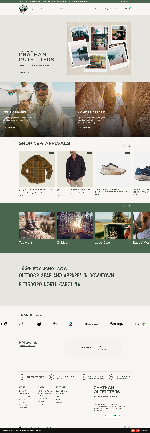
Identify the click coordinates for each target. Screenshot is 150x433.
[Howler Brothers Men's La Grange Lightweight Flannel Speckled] (75, 169)
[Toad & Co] (122, 324)
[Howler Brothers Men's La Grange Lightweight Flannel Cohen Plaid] (37, 169)
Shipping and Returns (45, 391)
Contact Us (22, 391)
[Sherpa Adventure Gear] (78, 324)
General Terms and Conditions (44, 394)
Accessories (52, 9)
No (138, 430)
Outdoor (62, 9)
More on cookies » (144, 430)
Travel (70, 9)
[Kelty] (17, 324)
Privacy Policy (42, 398)
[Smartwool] (102, 324)
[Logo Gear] (113, 225)
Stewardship (23, 405)
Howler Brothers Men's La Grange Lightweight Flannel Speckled (73, 190)
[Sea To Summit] (53, 323)
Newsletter (22, 399)
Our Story (22, 402)
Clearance (88, 9)
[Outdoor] (75, 225)
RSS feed (48, 427)
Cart (57, 396)
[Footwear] (37, 225)
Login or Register (62, 391)
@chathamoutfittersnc (27, 346)
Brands (97, 9)
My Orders (60, 394)
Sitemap (40, 404)
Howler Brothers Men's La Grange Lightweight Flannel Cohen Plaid (35, 190)
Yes (133, 430)
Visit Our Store (24, 394)
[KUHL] (32, 324)
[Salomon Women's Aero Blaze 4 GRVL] (113, 169)
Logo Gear (102, 242)
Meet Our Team (24, 396)
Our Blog (105, 9)
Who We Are (23, 408)
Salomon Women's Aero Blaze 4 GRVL (107, 189)
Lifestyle (78, 9)
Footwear (42, 9)
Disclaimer (41, 401)
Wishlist (59, 399)
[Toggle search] (126, 8)
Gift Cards (113, 9)
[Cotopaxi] (140, 324)
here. (88, 1)
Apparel (33, 9)
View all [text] (77, 144)
